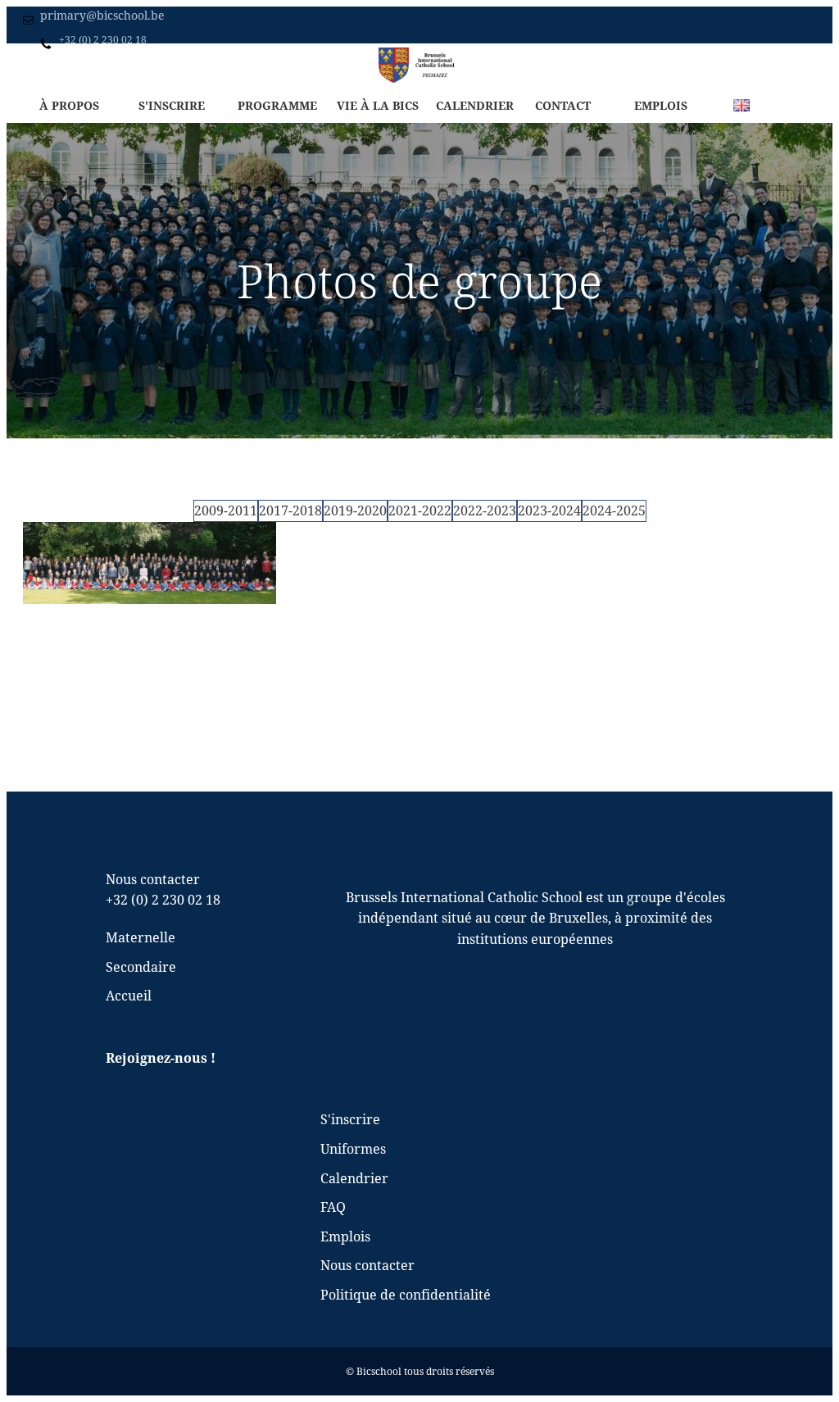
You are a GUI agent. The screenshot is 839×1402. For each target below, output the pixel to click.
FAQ (333, 1207)
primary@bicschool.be (102, 15)
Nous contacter (367, 1265)
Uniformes (353, 1149)
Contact (563, 105)
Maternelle (115, 64)
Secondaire (183, 64)
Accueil (56, 64)
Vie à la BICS (378, 105)
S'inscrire (171, 105)
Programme (277, 105)
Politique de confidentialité (405, 1295)
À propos (69, 105)
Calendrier (475, 105)
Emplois (660, 105)
